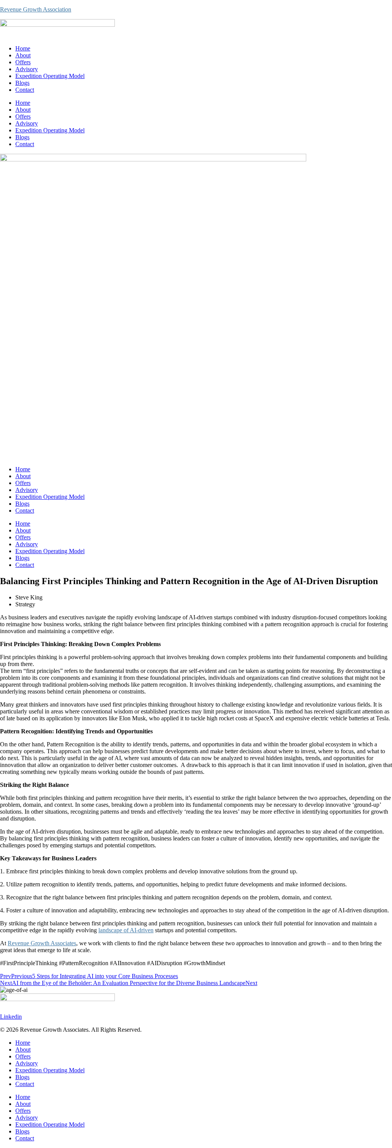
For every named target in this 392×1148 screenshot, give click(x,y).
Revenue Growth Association (35, 9)
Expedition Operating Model (50, 76)
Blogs (22, 83)
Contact (24, 89)
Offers (23, 62)
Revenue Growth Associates (42, 943)
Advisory (26, 69)
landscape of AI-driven (126, 930)
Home (22, 48)
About (23, 55)
